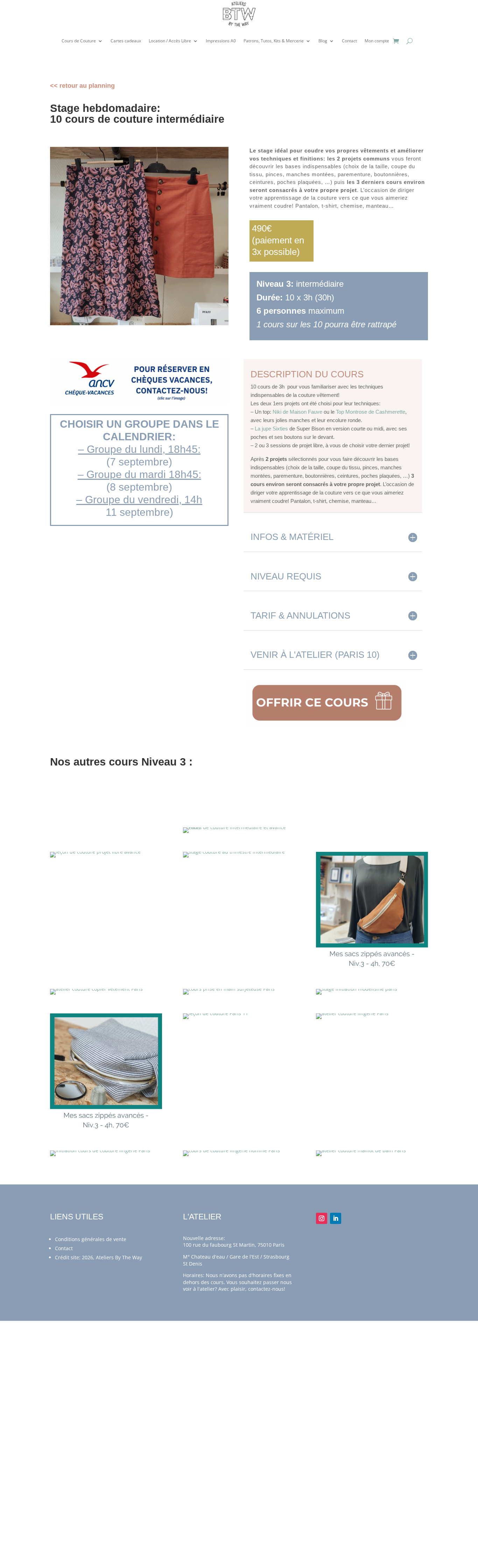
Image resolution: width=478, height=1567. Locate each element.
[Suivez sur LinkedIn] (335, 1218)
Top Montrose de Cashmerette (370, 412)
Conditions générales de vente (90, 1239)
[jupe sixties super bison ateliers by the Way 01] (139, 323)
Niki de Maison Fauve (297, 412)
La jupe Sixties (271, 429)
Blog (322, 41)
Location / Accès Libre (170, 41)
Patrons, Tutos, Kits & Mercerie (274, 41)
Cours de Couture (79, 41)
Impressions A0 (221, 41)
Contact (349, 41)
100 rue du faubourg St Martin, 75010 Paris (233, 1244)
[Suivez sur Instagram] (321, 1218)
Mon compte (377, 41)
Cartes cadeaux (126, 41)
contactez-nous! (266, 1288)
